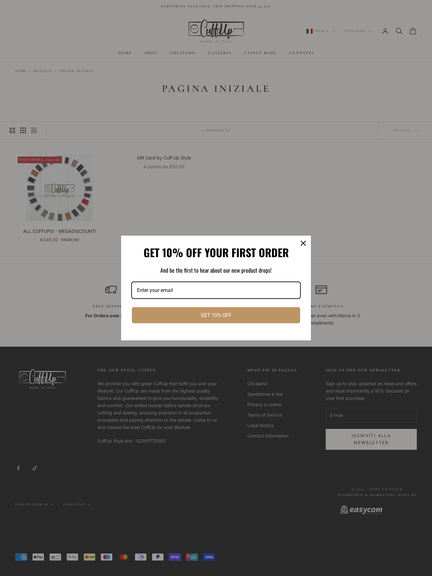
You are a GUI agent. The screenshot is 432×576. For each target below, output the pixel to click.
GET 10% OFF (216, 315)
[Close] (303, 243)
